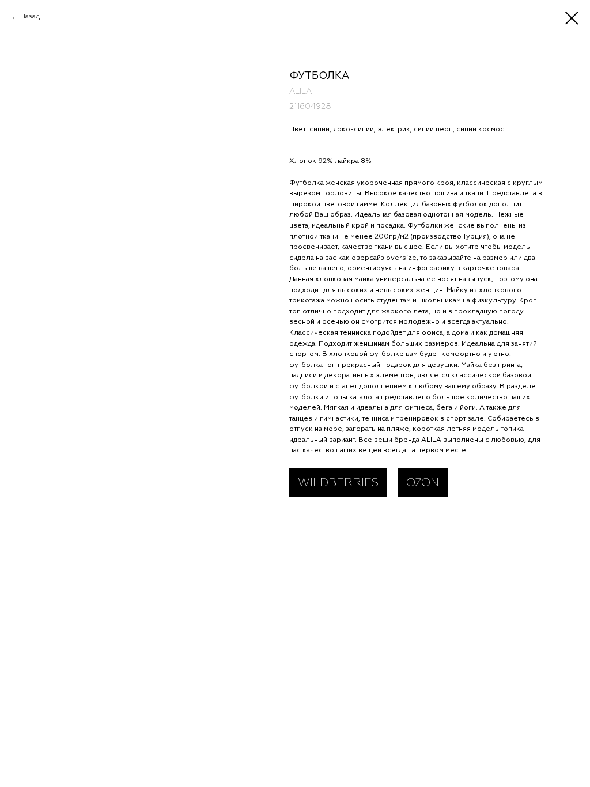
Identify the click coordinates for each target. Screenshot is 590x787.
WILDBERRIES (338, 482)
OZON (422, 482)
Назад (30, 16)
